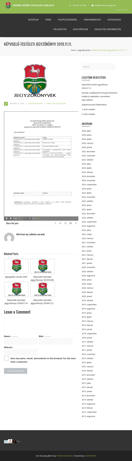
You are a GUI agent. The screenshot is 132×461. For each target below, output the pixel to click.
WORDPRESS (90, 456)
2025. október (87, 160)
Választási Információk (107, 29)
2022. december (88, 213)
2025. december (88, 151)
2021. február (87, 259)
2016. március (87, 366)
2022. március (87, 238)
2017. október (87, 342)
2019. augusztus (88, 308)
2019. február (87, 325)
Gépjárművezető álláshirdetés (94, 104)
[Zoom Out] (25, 218)
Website (8, 347)
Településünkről (67, 19)
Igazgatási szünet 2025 (16, 276)
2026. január (87, 147)
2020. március (87, 288)
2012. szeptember (89, 412)
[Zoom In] (30, 218)
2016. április (87, 362)
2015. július (86, 383)
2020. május (87, 284)
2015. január (87, 391)
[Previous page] (7, 218)
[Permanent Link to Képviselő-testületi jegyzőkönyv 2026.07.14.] (16, 296)
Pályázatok (60, 29)
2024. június (87, 188)
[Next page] (11, 218)
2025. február (87, 172)
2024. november (88, 180)
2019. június (87, 313)
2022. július (86, 230)
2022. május (87, 234)
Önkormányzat (92, 19)
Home (73, 50)
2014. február (87, 408)
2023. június (87, 205)
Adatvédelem (80, 29)
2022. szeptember (89, 222)
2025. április (87, 168)
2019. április (87, 317)
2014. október (87, 399)
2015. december (88, 375)
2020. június (87, 279)
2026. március (87, 143)
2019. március (87, 321)
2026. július (86, 131)
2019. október (87, 300)
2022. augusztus (88, 226)
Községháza (114, 19)
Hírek (48, 19)
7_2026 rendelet (88, 109)
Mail (45, 336)
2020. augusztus (88, 275)
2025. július (86, 164)
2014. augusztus (88, 404)
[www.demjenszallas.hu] (6, 442)
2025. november (88, 155)
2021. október (87, 246)
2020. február (87, 292)
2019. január (87, 329)
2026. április (87, 139)
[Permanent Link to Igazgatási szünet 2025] (16, 273)
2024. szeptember (89, 184)
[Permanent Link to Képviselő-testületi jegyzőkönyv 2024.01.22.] (42, 296)
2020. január (87, 296)
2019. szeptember (89, 304)
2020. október (87, 271)
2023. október (87, 201)
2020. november (88, 267)
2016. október (87, 358)
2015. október (87, 379)
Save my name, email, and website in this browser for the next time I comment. (43, 360)
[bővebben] (18, 442)
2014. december (88, 395)
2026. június (87, 135)
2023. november (88, 197)
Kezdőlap (33, 19)
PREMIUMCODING (64, 456)
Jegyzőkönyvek (84, 50)
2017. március (87, 346)
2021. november (88, 242)
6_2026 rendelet (88, 114)
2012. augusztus (88, 416)
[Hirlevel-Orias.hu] (14, 442)
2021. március (87, 255)
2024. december (88, 176)
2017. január (87, 350)
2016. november (88, 354)
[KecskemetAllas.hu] (10, 442)
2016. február (87, 370)
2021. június (87, 251)
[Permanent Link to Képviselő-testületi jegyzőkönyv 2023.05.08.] (42, 273)
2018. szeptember (89, 333)
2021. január (87, 263)
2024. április (87, 193)
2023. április (87, 209)
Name (11, 336)
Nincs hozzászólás (56, 103)
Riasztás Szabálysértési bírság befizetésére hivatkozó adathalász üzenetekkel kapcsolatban (99, 96)
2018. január (87, 337)
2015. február (87, 387)
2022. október (87, 217)
